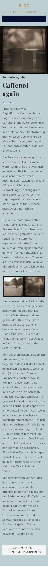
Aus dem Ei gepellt (24, 548)
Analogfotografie (14, 77)
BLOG (24, 5)
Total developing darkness (24, 552)
